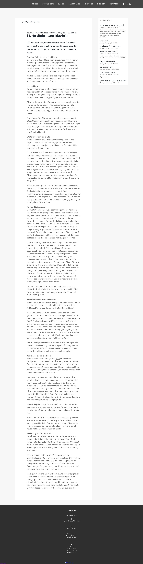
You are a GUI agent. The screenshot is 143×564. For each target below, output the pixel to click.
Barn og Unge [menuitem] (74, 4)
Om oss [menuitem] (35, 4)
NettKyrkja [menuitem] (114, 4)
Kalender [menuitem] (101, 4)
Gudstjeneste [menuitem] (48, 4)
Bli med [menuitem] (61, 4)
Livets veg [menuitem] (88, 4)
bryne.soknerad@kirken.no (71, 521)
